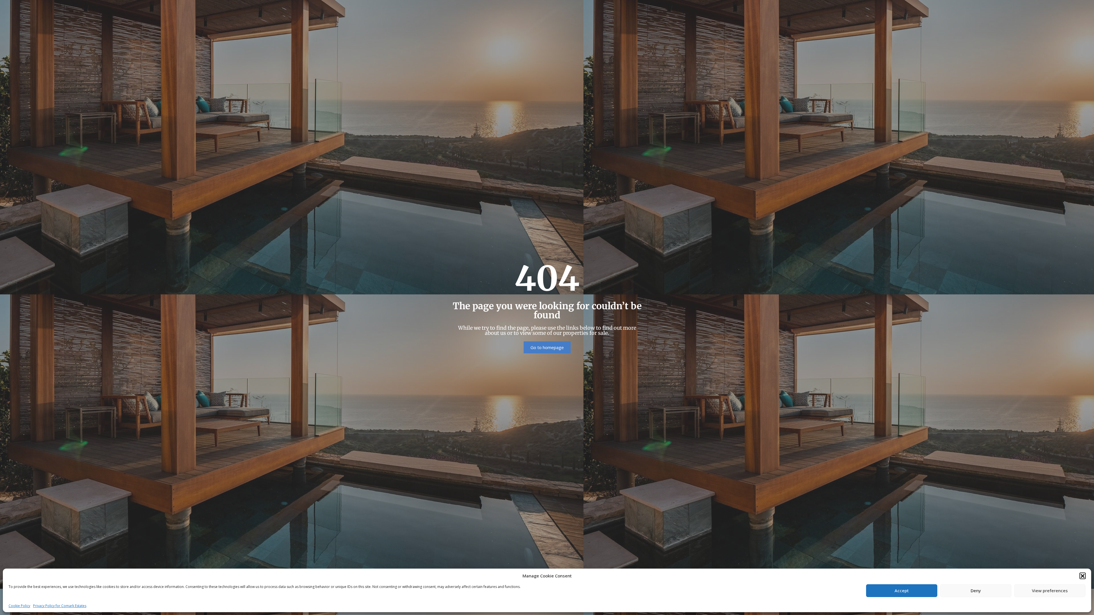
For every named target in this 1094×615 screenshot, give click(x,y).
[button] (1082, 576)
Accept (902, 590)
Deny (976, 590)
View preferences (1050, 590)
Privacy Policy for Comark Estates (59, 605)
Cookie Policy (19, 605)
